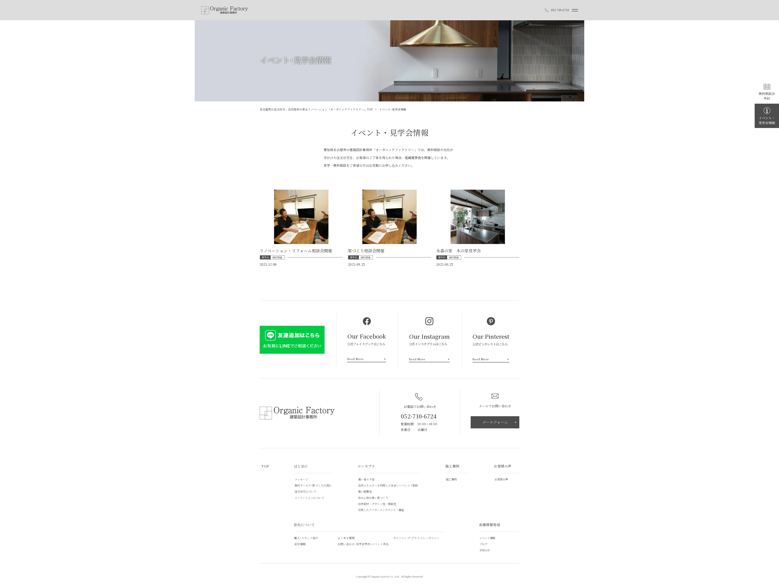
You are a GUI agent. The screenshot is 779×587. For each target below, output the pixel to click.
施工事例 (451, 479)
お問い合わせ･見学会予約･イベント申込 (363, 544)
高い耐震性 (365, 491)
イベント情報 (487, 538)
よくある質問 (346, 538)
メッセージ (301, 479)
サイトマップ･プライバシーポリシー (416, 538)
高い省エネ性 (366, 479)
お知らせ (484, 550)
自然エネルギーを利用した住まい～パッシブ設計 (388, 485)
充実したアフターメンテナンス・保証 (381, 510)
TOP (265, 466)
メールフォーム (495, 422)
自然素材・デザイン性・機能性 (377, 504)
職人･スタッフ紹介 (306, 538)
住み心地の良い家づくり (373, 498)
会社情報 (300, 544)
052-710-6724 (419, 416)
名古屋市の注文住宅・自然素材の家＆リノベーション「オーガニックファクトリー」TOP (316, 109)
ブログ (483, 544)
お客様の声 (501, 479)
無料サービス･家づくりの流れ (313, 485)
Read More (355, 359)
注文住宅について (305, 491)
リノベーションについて (309, 498)
